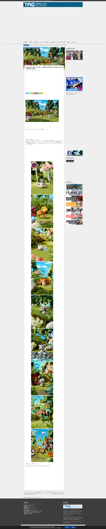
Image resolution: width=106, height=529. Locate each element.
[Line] (40, 93)
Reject (73, 527)
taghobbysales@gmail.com (71, 94)
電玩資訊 (68, 42)
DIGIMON (34, 70)
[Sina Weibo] (44, 93)
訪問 (40, 42)
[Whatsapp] (31, 93)
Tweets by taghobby (69, 162)
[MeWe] (37, 93)
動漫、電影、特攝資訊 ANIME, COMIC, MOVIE (32, 512)
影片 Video (73, 42)
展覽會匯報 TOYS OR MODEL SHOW (30, 507)
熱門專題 (30, 42)
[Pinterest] (35, 93)
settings (59, 527)
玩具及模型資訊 (45, 42)
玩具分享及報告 (52, 42)
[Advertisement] (53, 15)
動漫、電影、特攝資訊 (61, 42)
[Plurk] (33, 93)
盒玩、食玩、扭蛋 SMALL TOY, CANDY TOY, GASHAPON (32, 47)
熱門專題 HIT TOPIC (27, 506)
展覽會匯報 (36, 42)
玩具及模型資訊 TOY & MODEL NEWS (30, 510)
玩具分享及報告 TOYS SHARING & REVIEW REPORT (33, 511)
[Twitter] (29, 93)
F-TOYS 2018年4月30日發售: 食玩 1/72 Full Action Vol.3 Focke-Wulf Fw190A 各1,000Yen (54, 493)
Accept (67, 527)
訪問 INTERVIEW (27, 508)
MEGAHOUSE (38, 70)
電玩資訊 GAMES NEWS (28, 513)
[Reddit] (42, 93)
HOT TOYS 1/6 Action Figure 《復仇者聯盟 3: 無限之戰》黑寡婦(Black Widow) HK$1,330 (33, 493)
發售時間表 (25, 42)
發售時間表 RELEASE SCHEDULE (29, 505)
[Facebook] (27, 93)
